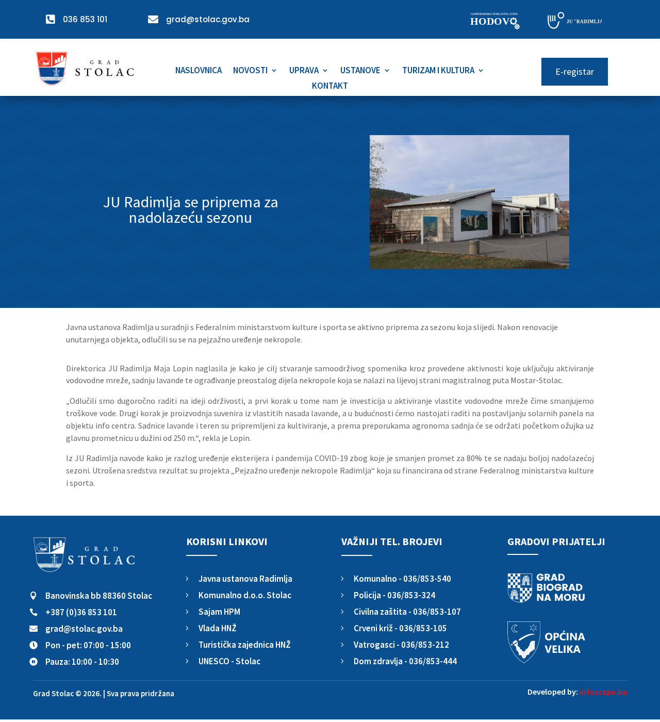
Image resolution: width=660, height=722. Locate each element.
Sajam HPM (219, 611)
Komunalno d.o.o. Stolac (245, 595)
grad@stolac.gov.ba (84, 628)
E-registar (574, 71)
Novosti (250, 71)
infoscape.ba (603, 691)
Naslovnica (198, 71)
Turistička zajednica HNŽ (245, 644)
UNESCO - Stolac (229, 661)
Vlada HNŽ (218, 628)
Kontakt (330, 86)
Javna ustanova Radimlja (245, 578)
